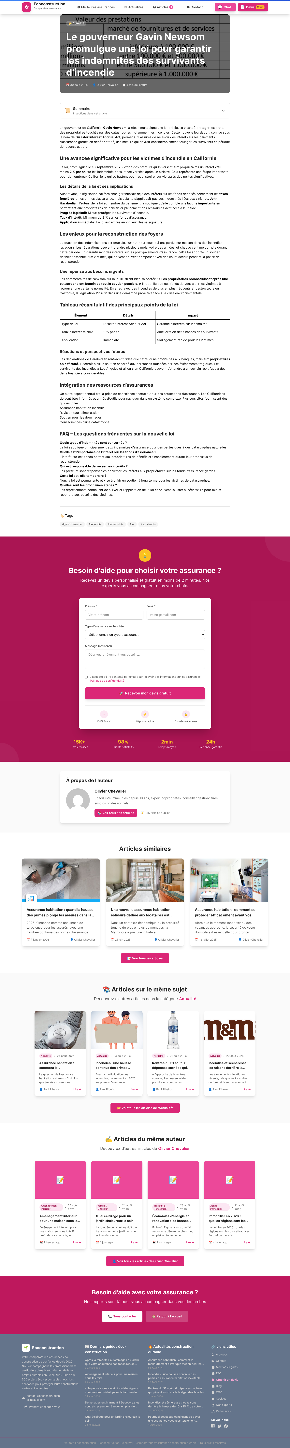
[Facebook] (213, 1426)
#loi (132, 524)
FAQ (218, 1373)
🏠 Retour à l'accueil (167, 1316)
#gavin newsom (72, 524)
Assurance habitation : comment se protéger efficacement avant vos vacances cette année (225, 915)
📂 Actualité (76, 23)
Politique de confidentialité (107, 680)
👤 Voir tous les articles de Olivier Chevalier (145, 1261)
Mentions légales (227, 1367)
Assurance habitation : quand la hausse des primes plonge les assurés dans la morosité (60, 915)
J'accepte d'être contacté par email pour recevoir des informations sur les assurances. (145, 678)
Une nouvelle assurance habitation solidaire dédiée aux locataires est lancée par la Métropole (140, 915)
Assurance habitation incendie (82, 408)
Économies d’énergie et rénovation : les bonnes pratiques (170, 1220)
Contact (221, 1360)
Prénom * (91, 606)
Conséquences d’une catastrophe (84, 422)
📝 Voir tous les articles (145, 958)
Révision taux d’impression (79, 413)
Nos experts (224, 1404)
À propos (222, 1354)
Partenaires (223, 1411)
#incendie (95, 524)
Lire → (77, 1089)
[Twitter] (220, 1426)
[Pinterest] (226, 1426)
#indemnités (115, 524)
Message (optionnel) (98, 646)
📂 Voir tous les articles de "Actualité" (145, 1108)
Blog (219, 1386)
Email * (151, 606)
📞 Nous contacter (122, 1316)
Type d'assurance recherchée (104, 626)
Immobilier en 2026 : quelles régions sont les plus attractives (227, 1220)
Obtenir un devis (227, 1379)
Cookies (221, 1398)
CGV (219, 1392)
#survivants (148, 524)
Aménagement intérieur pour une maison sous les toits (59, 1220)
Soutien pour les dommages (81, 417)
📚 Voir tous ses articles (116, 813)
